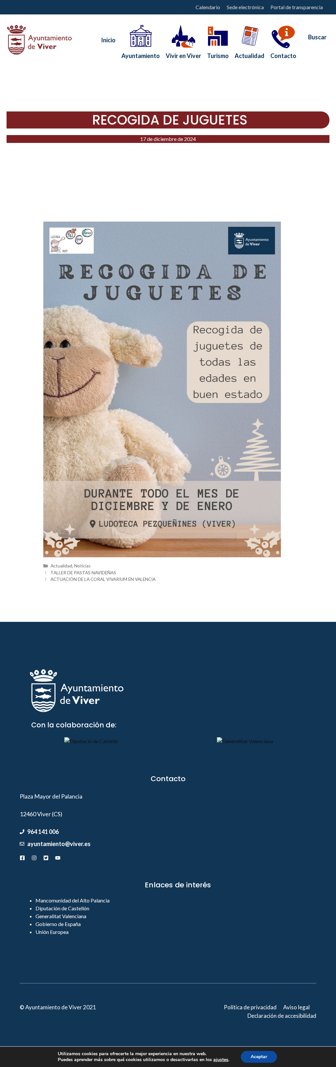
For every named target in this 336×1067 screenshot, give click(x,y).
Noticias (82, 565)
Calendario (208, 7)
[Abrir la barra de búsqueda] (314, 40)
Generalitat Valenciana (60, 916)
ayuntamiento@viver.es (59, 843)
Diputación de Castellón (62, 908)
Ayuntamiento (140, 54)
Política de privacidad (250, 1007)
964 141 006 (43, 831)
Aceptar (259, 1057)
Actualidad (249, 54)
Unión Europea (52, 932)
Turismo (218, 54)
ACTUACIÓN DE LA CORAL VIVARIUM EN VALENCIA (103, 579)
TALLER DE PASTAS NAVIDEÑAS (83, 572)
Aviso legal (296, 1007)
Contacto (283, 54)
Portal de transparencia (296, 7)
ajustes (220, 1060)
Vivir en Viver (183, 54)
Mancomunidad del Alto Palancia (72, 900)
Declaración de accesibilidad (281, 1015)
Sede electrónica (245, 7)
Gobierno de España (58, 924)
